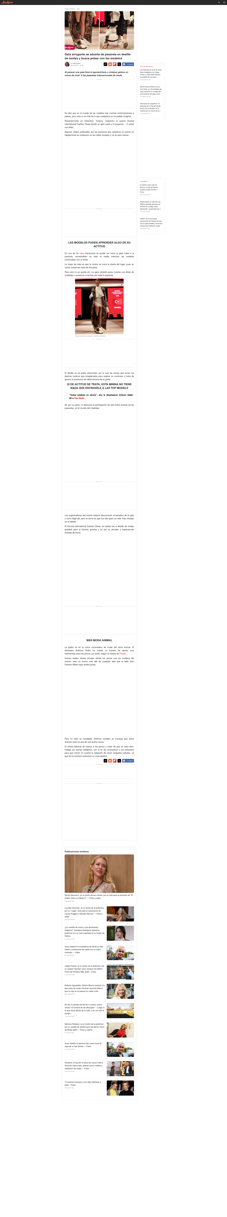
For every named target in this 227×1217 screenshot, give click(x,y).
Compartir (130, 64)
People (123, 653)
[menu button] (224, 2)
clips (82, 253)
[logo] (7, 2)
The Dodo (79, 398)
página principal (70, 8)
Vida (78, 8)
